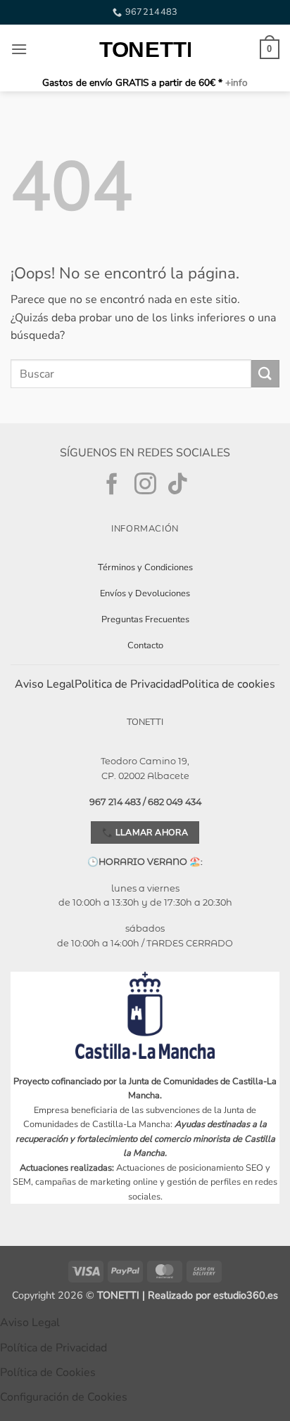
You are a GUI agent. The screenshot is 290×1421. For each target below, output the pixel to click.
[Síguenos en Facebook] (112, 485)
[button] (19, 49)
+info (235, 82)
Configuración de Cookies (63, 1397)
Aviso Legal (45, 684)
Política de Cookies (48, 1372)
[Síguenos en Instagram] (145, 485)
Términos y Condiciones (145, 567)
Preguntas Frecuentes (145, 619)
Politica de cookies (228, 684)
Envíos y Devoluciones (145, 593)
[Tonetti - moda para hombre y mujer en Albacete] (145, 49)
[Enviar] (265, 373)
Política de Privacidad (53, 1348)
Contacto (145, 645)
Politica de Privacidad (128, 684)
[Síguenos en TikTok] (178, 485)
